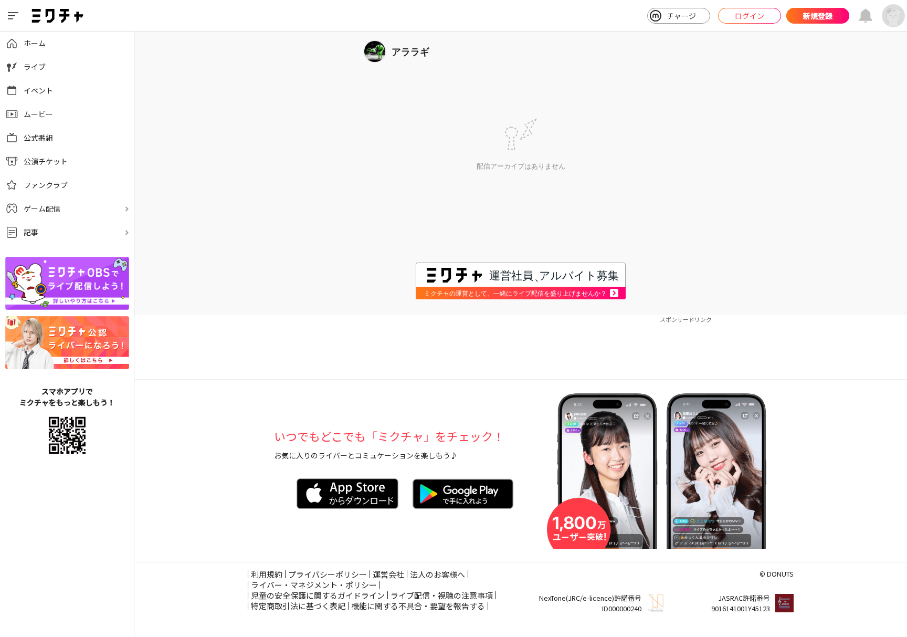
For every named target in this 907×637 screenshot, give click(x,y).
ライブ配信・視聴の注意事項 (442, 595)
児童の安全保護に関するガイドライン (318, 595)
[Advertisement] (521, 347)
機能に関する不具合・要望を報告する (418, 605)
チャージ (681, 16)
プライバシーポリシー (327, 574)
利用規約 (266, 574)
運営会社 (388, 574)
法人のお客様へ (437, 574)
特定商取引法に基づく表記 (298, 605)
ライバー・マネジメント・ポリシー (314, 584)
